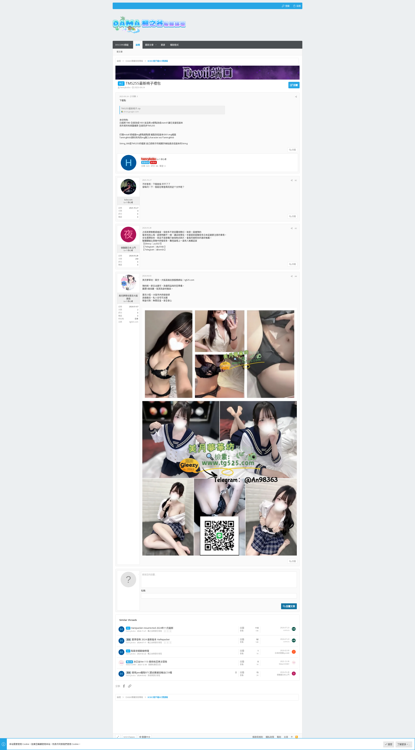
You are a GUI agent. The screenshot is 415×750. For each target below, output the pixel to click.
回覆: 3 (135, 96)
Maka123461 (131, 664)
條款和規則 (257, 736)
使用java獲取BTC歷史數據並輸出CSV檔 (152, 672)
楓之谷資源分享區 (155, 631)
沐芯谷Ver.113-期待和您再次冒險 (150, 661)
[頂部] (292, 736)
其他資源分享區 (154, 675)
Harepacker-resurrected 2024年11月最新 (152, 627)
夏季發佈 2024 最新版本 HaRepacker (151, 639)
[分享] (296, 96)
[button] (131, 44)
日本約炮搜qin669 (282, 653)
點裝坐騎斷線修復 (140, 650)
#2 (296, 180)
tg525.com (133, 322)
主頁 (286, 736)
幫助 (279, 736)
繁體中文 (145, 736)
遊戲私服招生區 (154, 664)
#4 (296, 276)
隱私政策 (270, 736)
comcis (286, 630)
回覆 (294, 149)
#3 (296, 228)
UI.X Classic (129, 736)
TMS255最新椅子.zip (131, 108)
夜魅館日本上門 (283, 675)
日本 (136, 318)
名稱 (143, 590)
